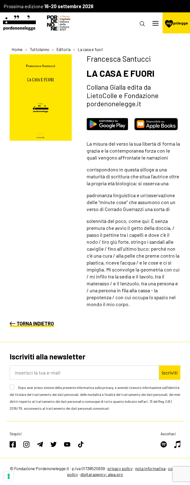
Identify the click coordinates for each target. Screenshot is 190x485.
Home (17, 49)
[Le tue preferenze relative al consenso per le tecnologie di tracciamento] (8, 476)
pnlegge (177, 23)
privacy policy (120, 468)
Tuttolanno (39, 49)
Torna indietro (35, 323)
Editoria (63, 49)
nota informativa (150, 468)
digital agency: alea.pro (101, 474)
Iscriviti (170, 373)
